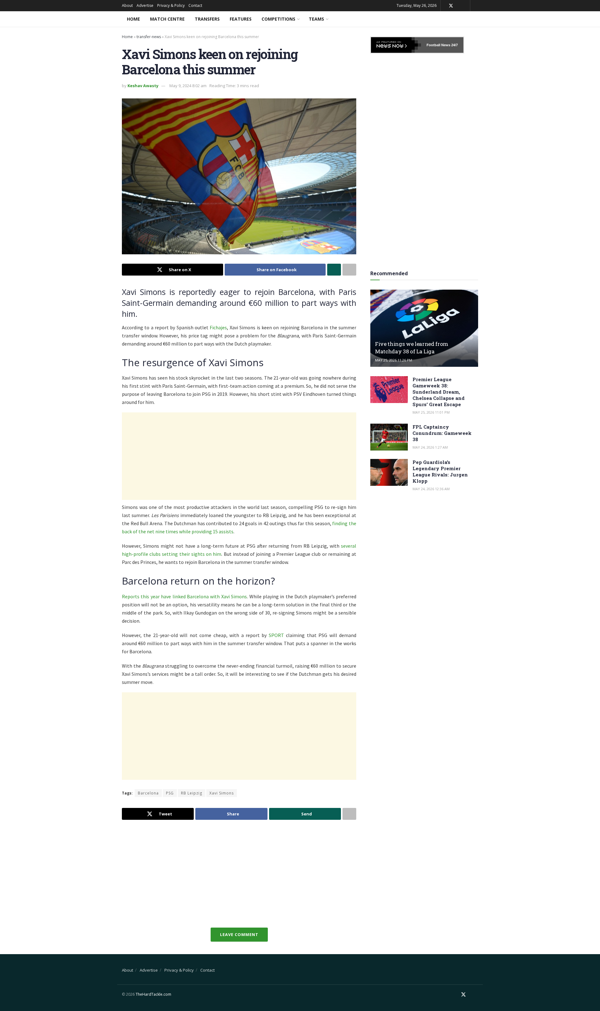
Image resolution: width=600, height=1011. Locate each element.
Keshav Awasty (143, 85)
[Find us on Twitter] (451, 6)
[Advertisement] (239, 456)
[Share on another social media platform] (349, 270)
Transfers (207, 19)
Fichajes (218, 327)
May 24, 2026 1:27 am (430, 447)
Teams (316, 19)
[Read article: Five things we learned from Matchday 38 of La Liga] (424, 328)
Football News (438, 45)
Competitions (278, 19)
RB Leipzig (191, 793)
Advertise (145, 5)
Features (241, 19)
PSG (170, 793)
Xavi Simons (221, 793)
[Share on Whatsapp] (334, 270)
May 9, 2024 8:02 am (188, 85)
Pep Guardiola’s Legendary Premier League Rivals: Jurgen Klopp (440, 471)
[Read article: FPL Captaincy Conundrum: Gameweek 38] (389, 437)
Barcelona (148, 793)
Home (133, 19)
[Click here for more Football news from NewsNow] (396, 45)
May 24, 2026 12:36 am (431, 488)
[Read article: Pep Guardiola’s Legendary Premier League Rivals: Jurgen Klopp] (389, 472)
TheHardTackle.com (153, 994)
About (127, 5)
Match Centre (167, 19)
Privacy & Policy (171, 5)
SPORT (276, 635)
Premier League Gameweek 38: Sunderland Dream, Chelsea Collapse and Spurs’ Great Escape (438, 391)
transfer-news (149, 36)
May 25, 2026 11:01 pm (431, 412)
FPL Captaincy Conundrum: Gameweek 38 (442, 433)
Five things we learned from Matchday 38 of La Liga (411, 347)
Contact (195, 5)
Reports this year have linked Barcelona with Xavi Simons (184, 596)
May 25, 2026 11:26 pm (393, 360)
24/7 (454, 45)
